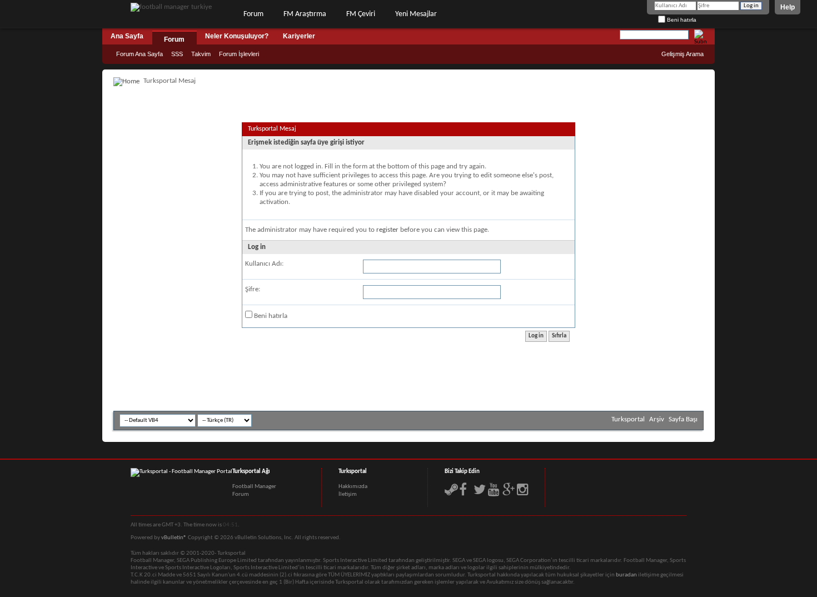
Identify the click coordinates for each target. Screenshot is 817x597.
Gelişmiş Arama (682, 54)
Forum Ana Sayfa (139, 54)
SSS (177, 54)
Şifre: (252, 289)
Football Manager (254, 487)
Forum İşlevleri (239, 54)
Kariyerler (299, 36)
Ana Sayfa (127, 36)
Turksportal (628, 419)
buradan (626, 575)
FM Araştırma (304, 14)
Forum (253, 14)
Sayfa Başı (683, 419)
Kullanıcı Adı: (264, 263)
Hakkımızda (352, 487)
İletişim (347, 494)
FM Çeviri (360, 14)
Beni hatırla (680, 20)
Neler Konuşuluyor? (236, 36)
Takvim (201, 54)
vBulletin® (174, 538)
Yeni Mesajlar (416, 14)
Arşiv (656, 419)
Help (787, 7)
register (387, 229)
